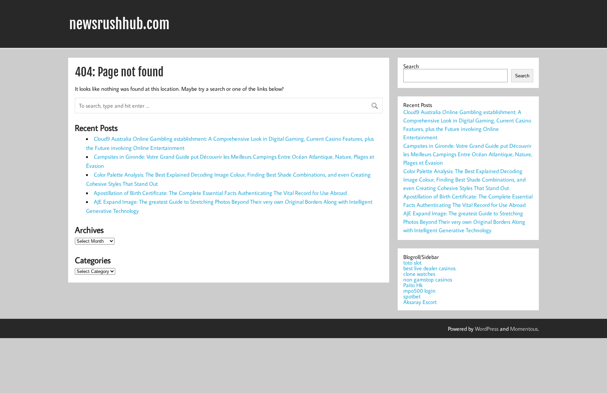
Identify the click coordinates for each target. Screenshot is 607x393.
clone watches (419, 273)
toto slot (412, 262)
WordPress (486, 328)
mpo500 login (419, 290)
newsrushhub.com (119, 24)
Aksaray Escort (420, 301)
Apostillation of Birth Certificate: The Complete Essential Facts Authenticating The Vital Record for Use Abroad (220, 192)
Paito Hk (413, 285)
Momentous (524, 328)
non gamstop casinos (427, 279)
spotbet (411, 296)
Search (411, 66)
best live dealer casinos (429, 268)
